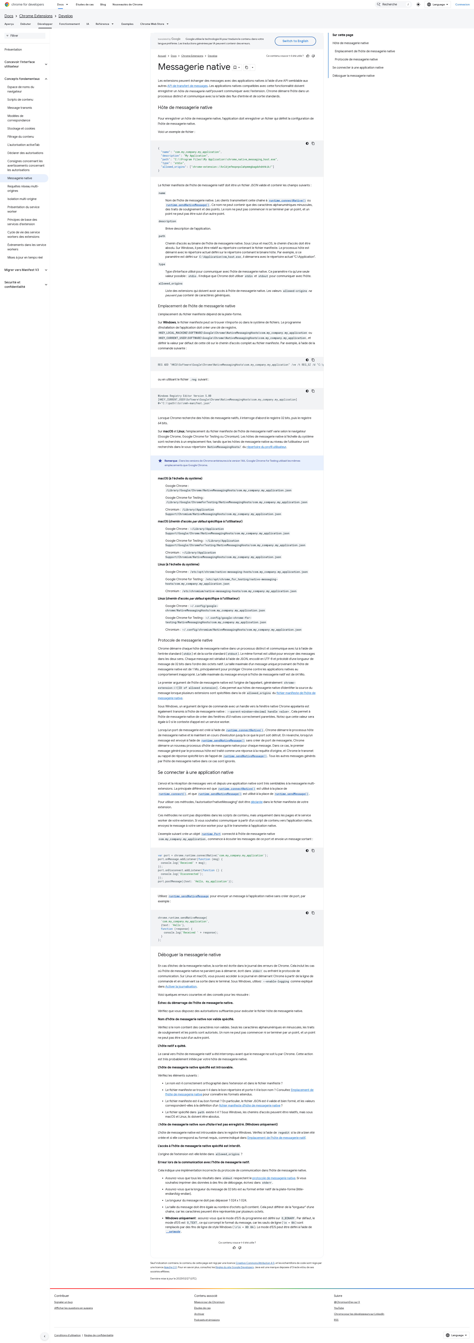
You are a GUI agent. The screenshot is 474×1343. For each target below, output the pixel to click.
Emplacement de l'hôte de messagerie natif (276, 1138)
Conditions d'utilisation (67, 1335)
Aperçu (9, 24)
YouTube (339, 1308)
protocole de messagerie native (273, 1178)
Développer (45, 24)
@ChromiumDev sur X (347, 1302)
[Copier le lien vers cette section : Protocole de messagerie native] (216, 640)
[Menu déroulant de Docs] (68, 4)
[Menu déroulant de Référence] (113, 24)
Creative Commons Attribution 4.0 (255, 1263)
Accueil (162, 55)
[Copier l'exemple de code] (313, 143)
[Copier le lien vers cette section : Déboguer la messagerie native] (224, 955)
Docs (60, 4)
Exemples (127, 24)
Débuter (25, 24)
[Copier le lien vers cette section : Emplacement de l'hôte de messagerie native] (239, 306)
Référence (102, 24)
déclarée (257, 802)
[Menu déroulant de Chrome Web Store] (168, 24)
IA (87, 24)
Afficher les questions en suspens (73, 1308)
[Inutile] (313, 56)
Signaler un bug (63, 1302)
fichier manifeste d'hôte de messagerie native (249, 1105)
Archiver (199, 1314)
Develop (66, 16)
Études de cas (85, 4)
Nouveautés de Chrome (128, 4)
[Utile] (308, 56)
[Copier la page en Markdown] (246, 67)
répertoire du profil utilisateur (266, 447)
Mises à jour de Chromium (209, 1302)
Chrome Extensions (36, 16)
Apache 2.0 (170, 1267)
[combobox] (393, 4)
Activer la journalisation (181, 986)
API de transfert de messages (187, 86)
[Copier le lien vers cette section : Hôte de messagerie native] (216, 108)
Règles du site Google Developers (235, 1267)
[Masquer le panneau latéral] (44, 1336)
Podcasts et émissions (207, 1320)
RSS (336, 1320)
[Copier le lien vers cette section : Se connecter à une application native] (237, 773)
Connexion (462, 4)
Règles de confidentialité (98, 1335)
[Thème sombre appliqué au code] (307, 143)
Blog (103, 4)
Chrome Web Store (152, 24)
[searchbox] (24, 36)
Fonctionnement (69, 24)
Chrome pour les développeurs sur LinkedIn (359, 1314)
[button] (22, 64)
